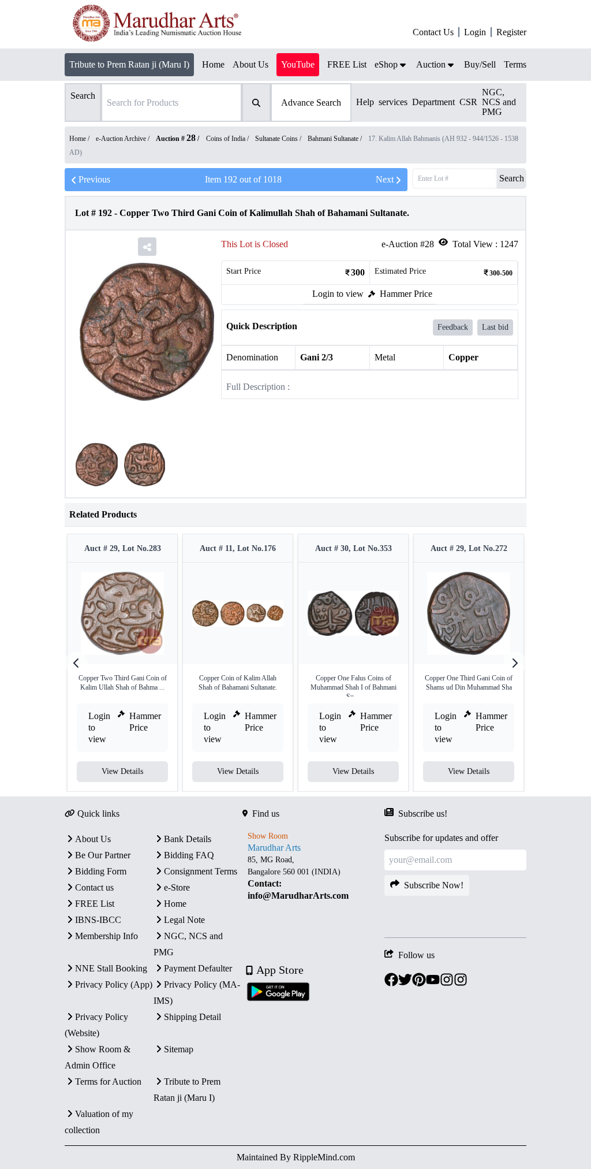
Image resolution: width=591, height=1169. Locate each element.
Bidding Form (100, 871)
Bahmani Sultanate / (336, 139)
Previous (94, 179)
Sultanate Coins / (279, 139)
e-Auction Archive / (123, 139)
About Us (93, 839)
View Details (122, 771)
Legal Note (184, 920)
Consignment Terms (200, 871)
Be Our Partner (102, 855)
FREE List (94, 904)
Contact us (94, 887)
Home (175, 904)
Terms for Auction (108, 1081)
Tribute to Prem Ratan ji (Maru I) (129, 64)
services (393, 102)
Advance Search (311, 102)
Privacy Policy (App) (113, 984)
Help (365, 102)
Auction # (176, 139)
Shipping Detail (192, 1017)
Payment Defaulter (198, 968)
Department (433, 102)
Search (511, 178)
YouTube (298, 64)
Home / (80, 139)
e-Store (177, 887)
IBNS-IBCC (98, 920)
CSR (468, 102)
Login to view (338, 294)
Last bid (495, 327)
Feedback (452, 327)
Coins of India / (228, 139)
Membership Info (106, 936)
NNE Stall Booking (111, 968)
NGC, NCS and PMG (499, 102)
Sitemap (178, 1049)
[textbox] (313, 878)
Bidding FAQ (189, 855)
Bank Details (187, 839)
